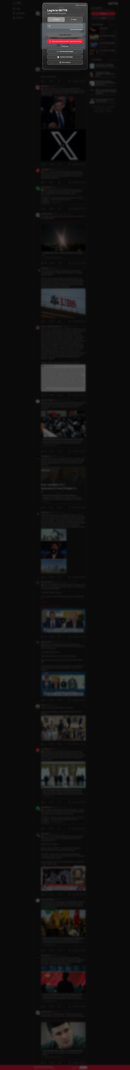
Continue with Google (66, 51)
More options (66, 62)
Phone (75, 19)
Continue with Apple (66, 57)
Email (57, 19)
